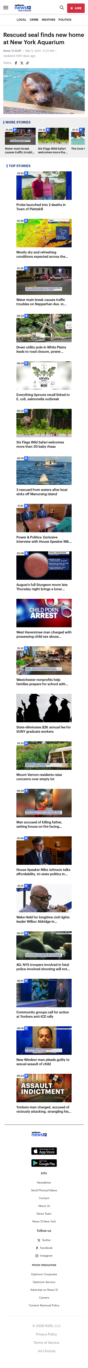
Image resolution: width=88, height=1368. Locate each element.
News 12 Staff (12, 51)
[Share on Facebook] (16, 63)
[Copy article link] (27, 63)
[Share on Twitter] (21, 63)
